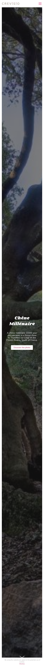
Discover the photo (22, 347)
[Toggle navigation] (39, 3)
